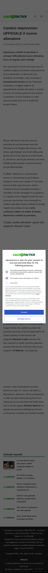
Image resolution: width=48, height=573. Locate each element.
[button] (24, 283)
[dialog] (24, 286)
